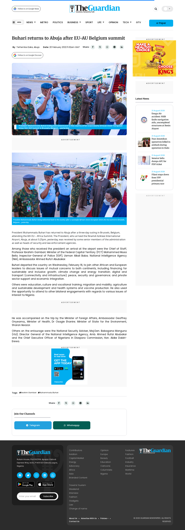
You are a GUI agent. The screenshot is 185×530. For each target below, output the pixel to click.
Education (105, 462)
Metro (44, 22)
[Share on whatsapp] (107, 47)
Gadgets (73, 500)
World (128, 473)
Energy (72, 462)
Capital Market (76, 458)
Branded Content (78, 477)
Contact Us (74, 521)
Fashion (129, 454)
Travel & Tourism (77, 485)
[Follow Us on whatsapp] (53, 475)
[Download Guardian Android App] (25, 484)
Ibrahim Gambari (28, 393)
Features (130, 450)
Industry (129, 462)
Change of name (78, 508)
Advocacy (74, 465)
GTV (138, 22)
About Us (73, 518)
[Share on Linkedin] (122, 47)
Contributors (75, 450)
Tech (126, 22)
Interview (73, 493)
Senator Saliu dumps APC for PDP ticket (159, 161)
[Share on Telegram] (114, 47)
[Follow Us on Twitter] (28, 475)
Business (73, 22)
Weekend (74, 489)
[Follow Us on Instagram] (36, 475)
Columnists (106, 469)
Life (100, 22)
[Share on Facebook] (92, 47)
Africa (72, 469)
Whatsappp (73, 425)
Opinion (113, 22)
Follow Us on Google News (28, 9)
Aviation (73, 454)
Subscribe (48, 496)
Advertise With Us (89, 518)
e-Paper (161, 23)
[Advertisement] (154, 240)
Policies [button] (103, 518)
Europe (104, 454)
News (30, 22)
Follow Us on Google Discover (30, 55)
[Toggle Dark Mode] (167, 9)
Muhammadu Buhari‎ (49, 393)
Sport (89, 22)
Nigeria (104, 473)
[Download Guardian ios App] (45, 484)
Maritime (129, 469)
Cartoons (105, 465)
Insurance (130, 465)
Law (71, 504)
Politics (58, 22)
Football (129, 458)
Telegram (34, 425)
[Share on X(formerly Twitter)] (100, 47)
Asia (71, 473)
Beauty (104, 458)
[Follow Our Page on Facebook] (20, 475)
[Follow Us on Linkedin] (45, 475)
